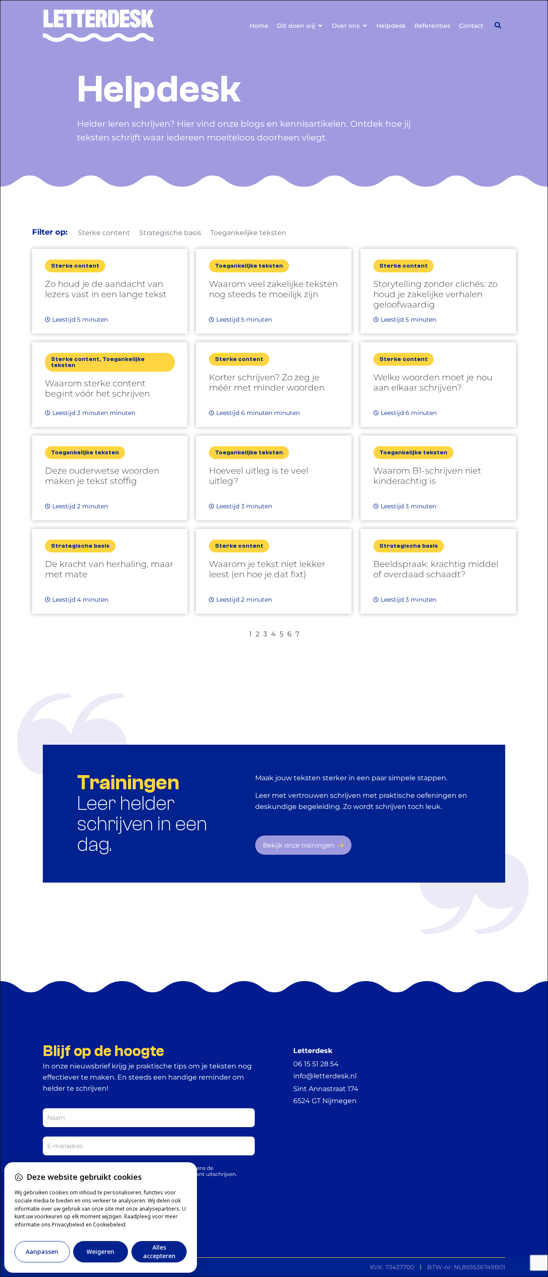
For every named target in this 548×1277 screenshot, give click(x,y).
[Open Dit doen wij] (320, 25)
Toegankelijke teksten (248, 233)
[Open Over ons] (365, 25)
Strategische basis (170, 233)
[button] (497, 25)
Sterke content (104, 233)
